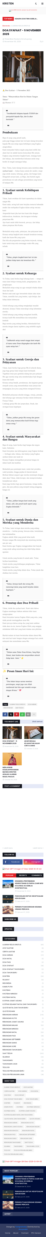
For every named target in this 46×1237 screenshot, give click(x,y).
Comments (37, 875)
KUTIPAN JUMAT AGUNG (23, 1000)
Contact (24, 1233)
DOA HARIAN (32, 704)
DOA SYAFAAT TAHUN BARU (23, 969)
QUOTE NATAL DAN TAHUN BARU (23, 1007)
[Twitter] (10, 714)
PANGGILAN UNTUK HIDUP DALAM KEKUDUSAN (29, 897)
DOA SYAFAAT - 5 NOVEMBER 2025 (10, 742)
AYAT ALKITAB (23, 948)
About (15, 1233)
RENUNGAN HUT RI (23, 1018)
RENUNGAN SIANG (23, 1043)
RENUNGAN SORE (23, 1046)
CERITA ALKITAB (23, 951)
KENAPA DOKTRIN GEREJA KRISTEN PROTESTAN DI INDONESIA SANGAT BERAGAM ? (28, 19)
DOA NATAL (23, 958)
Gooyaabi (23, 1229)
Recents (23, 875)
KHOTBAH (23, 990)
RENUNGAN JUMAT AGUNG (23, 1022)
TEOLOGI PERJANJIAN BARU (23, 1071)
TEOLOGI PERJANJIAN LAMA (23, 1074)
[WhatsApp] (22, 714)
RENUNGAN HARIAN (23, 1014)
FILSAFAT (23, 980)
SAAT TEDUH (19, 708)
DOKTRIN (23, 976)
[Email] (28, 714)
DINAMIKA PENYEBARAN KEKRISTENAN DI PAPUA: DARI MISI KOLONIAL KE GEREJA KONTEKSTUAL (29, 884)
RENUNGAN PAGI (23, 1036)
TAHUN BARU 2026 (23, 1064)
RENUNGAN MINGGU (23, 1029)
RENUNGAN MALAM (23, 1025)
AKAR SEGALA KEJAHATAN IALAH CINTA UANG (32, 743)
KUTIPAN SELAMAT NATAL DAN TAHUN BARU (23, 1004)
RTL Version (36, 1233)
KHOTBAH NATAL (23, 997)
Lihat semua (37, 721)
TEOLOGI (23, 1067)
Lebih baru (8, 848)
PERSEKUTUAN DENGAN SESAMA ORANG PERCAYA (28, 908)
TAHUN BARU (23, 1060)
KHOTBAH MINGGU (23, 993)
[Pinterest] (16, 714)
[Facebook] (5, 714)
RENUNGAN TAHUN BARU (23, 1050)
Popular (9, 875)
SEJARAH (23, 1057)
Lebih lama (37, 848)
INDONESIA (23, 983)
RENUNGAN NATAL (23, 1032)
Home (7, 1233)
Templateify (21, 1227)
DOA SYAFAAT (8, 708)
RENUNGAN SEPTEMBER (23, 1039)
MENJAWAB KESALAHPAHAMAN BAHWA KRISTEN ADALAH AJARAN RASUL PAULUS (11, 772)
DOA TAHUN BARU (23, 972)
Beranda (6, 26)
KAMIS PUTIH (23, 987)
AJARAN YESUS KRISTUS (20, 26)
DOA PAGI (23, 962)
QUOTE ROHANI (23, 1011)
